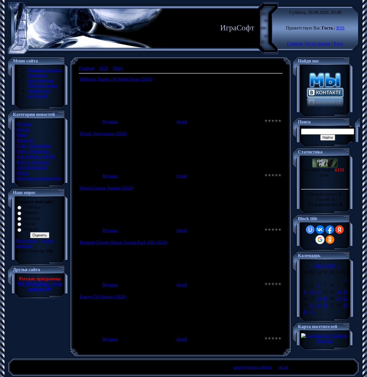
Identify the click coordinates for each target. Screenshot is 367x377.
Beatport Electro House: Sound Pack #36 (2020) (123, 242)
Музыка (24, 123)
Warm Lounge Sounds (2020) (107, 187)
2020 (103, 68)
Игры (21, 134)
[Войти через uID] (310, 229)
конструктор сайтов (252, 367)
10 (312, 291)
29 (345, 305)
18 (319, 298)
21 (339, 298)
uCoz (283, 367)
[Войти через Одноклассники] (330, 239)
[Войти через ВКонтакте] (320, 229)
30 (305, 311)
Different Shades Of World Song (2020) (116, 79)
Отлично (32, 207)
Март (118, 68)
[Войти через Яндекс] (339, 229)
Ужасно (30, 229)
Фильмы (24, 140)
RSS (340, 27)
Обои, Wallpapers (32, 151)
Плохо (29, 223)
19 (325, 298)
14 (339, 291)
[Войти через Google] (320, 239)
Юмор (22, 172)
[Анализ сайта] (324, 165)
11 (319, 291)
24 (312, 305)
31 (312, 311)
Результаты (27, 240)
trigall (182, 121)
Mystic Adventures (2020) (103, 133)
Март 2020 (325, 265)
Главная (294, 43)
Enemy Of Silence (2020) (103, 296)
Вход (338, 43)
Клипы (23, 129)
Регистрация (318, 43)
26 (325, 305)
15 (345, 291)
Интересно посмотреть (38, 178)
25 (319, 305)
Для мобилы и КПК (35, 156)
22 (345, 298)
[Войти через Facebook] (329, 229)
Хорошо (31, 212)
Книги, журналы (32, 161)
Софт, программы (33, 145)
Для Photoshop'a (31, 167)
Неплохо (31, 218)
